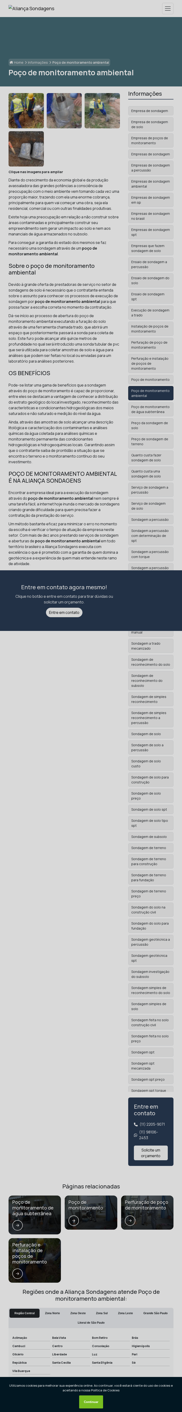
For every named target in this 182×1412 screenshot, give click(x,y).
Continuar (91, 1402)
